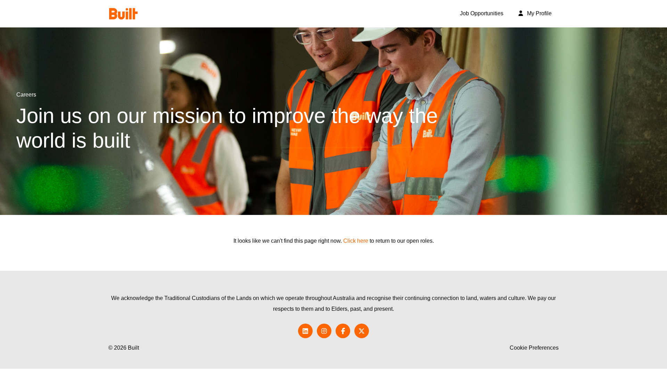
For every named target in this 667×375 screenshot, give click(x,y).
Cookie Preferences (534, 348)
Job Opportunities (481, 13)
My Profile (539, 13)
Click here (355, 241)
